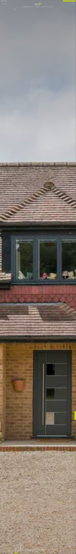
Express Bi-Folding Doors (38, 4)
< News (14, 9)
